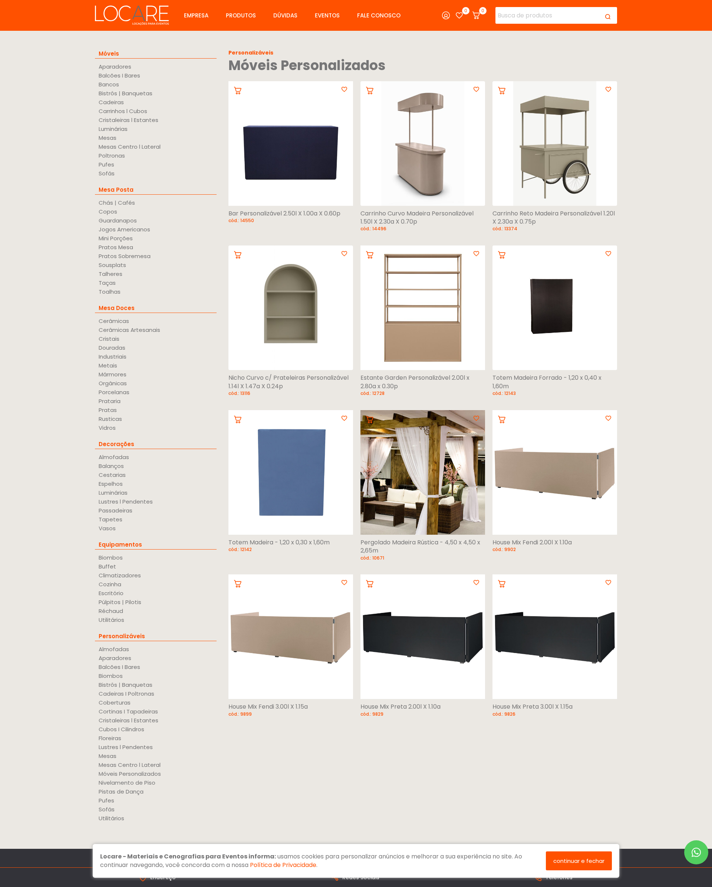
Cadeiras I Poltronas (126, 694)
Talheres (110, 274)
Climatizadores (120, 575)
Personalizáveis (122, 636)
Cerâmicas (114, 321)
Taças (107, 283)
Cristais (109, 339)
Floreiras (110, 738)
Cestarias (112, 475)
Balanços (111, 466)
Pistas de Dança (121, 791)
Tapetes (110, 519)
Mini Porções (116, 238)
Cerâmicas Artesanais (129, 330)
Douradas (112, 348)
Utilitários (111, 620)
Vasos (107, 528)
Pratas (108, 410)
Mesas (107, 138)
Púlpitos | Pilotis (120, 602)
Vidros (107, 428)
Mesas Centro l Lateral (130, 147)
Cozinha (110, 584)
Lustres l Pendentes (126, 501)
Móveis (109, 53)
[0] (459, 15)
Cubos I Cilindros (121, 729)
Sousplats (112, 265)
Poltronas (112, 155)
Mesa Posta (116, 190)
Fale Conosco (378, 15)
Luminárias (113, 129)
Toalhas (110, 292)
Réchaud (111, 611)
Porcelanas (114, 392)
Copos (108, 211)
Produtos (241, 15)
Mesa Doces (117, 308)
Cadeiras (111, 102)
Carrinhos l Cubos (123, 111)
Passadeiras (115, 510)
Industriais (112, 356)
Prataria (110, 401)
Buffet (107, 566)
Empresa (196, 15)
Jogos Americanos (124, 229)
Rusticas (110, 419)
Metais (108, 365)
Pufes (106, 164)
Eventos (327, 15)
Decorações (116, 444)
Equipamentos (120, 544)
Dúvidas (285, 15)
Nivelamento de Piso (127, 783)
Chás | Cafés (117, 203)
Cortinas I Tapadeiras (128, 711)
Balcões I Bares (119, 75)
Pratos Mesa (116, 247)
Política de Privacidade (283, 865)
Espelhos (111, 484)
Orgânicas (113, 383)
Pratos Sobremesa (125, 256)
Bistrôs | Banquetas (125, 93)
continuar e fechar (578, 861)
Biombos (111, 557)
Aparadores (115, 66)
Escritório (111, 593)
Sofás (107, 173)
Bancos (109, 84)
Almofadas (114, 457)
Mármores (112, 374)
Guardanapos (118, 220)
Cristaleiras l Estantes (128, 120)
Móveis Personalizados (130, 774)
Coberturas (115, 702)
